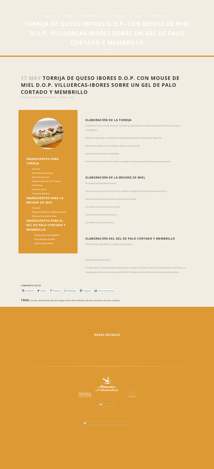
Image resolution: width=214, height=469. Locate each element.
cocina (33, 300)
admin (54, 97)
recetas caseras (111, 300)
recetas (98, 300)
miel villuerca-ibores (82, 300)
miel (68, 300)
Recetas (44, 97)
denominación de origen (51, 300)
